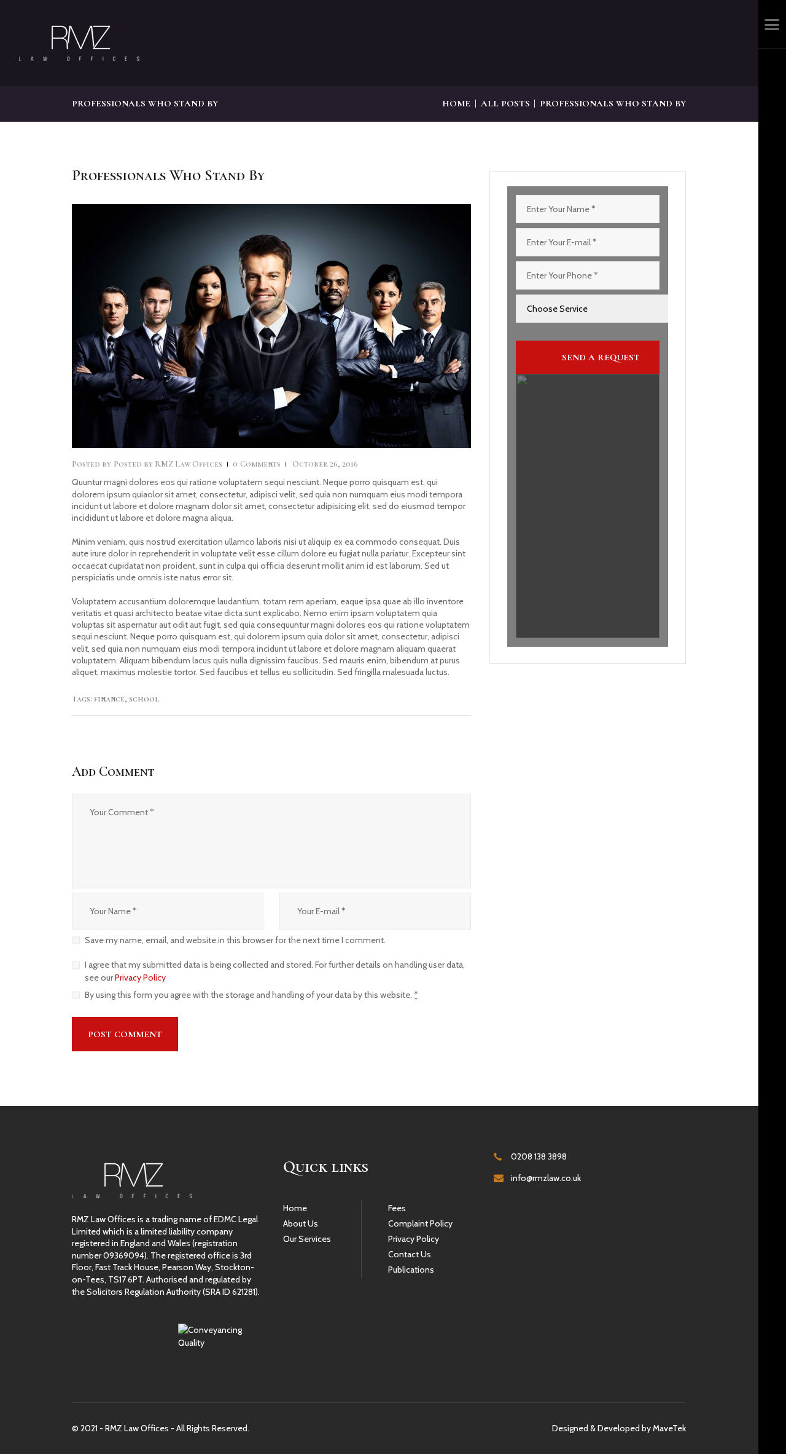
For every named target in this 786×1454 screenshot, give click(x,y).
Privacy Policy (140, 977)
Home (456, 103)
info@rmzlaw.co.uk (546, 1177)
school (144, 698)
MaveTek (669, 1428)
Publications (411, 1269)
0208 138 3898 (539, 1156)
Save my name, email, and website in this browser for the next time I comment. (235, 940)
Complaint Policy (420, 1223)
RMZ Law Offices (169, 464)
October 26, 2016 (325, 464)
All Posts (505, 103)
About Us (300, 1223)
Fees (397, 1208)
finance (109, 698)
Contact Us (409, 1254)
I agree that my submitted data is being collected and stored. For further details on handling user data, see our (275, 971)
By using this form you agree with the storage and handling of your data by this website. (251, 994)
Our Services (307, 1238)
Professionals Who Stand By (168, 175)
